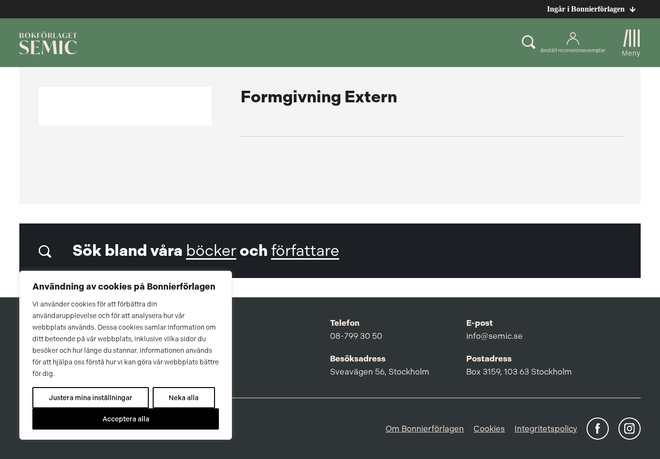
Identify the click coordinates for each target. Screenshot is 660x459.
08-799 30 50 (356, 336)
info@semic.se (494, 336)
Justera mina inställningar (90, 398)
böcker (211, 251)
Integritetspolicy (546, 428)
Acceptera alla (125, 419)
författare (305, 251)
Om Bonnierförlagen (425, 428)
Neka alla (184, 398)
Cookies (489, 428)
